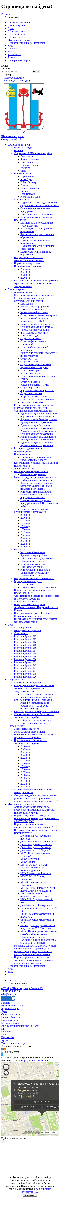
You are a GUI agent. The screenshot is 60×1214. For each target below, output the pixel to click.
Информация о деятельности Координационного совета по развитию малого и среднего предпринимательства (36, 484)
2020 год (25, 529)
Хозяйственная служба (32, 402)
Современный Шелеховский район (33, 153)
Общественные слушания (28, 682)
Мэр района (26, 303)
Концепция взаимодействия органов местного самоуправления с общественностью (34, 688)
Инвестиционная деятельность (31, 471)
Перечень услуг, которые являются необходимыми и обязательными (33, 953)
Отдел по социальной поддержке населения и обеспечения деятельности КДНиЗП (38, 318)
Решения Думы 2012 (25, 636)
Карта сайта (7, 1037)
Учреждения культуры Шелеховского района (32, 565)
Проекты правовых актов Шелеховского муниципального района (36, 736)
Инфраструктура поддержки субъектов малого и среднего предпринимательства (36, 494)
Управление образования (34, 312)
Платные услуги (23, 833)
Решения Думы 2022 (25, 665)
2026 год (25, 277)
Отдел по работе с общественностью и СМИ (34, 383)
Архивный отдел (29, 335)
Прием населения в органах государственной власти (35, 458)
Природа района (29, 165)
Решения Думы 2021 (25, 662)
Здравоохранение (30, 159)
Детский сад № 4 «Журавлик (36, 905)
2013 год (25, 783)
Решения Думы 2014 (25, 642)
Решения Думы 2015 (25, 645)
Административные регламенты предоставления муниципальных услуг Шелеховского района (35, 809)
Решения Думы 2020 (25, 659)
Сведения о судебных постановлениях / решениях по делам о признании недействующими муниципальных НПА (36, 798)
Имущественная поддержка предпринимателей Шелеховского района (39, 503)
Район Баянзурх (29, 182)
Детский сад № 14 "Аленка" (35, 847)
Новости (6, 1031)
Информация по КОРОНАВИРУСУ (34, 578)
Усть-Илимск (27, 193)
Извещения (26, 584)
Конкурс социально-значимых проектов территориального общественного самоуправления (36, 283)
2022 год (25, 535)
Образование (27, 162)
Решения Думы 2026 (25, 676)
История (18, 150)
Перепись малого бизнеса (34, 509)
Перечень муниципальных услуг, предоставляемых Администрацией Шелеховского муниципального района (35, 827)
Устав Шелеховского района (29, 731)
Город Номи (27, 176)
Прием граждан (22, 454)
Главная (5, 1002)
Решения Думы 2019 (25, 656)
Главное (18, 610)
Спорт (23, 170)
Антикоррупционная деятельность (26, 966)
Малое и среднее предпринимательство (35, 477)
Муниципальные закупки (28, 581)
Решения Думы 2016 (25, 647)
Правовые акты (16, 726)
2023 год (25, 269)
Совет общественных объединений (33, 699)
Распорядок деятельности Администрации (28, 450)
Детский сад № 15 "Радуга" (35, 850)
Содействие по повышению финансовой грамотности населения (36, 597)
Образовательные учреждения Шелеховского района (36, 559)
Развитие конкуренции (33, 474)
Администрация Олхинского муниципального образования (36, 426)
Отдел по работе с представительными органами (37, 389)
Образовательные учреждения (36, 214)
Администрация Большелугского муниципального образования (38, 421)
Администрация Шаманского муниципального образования (36, 444)
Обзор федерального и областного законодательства (33, 791)
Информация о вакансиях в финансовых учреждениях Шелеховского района (35, 572)
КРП (10, 968)
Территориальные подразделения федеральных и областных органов (39, 204)
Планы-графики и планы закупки (38, 587)
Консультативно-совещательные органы (36, 462)
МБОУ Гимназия (29, 859)
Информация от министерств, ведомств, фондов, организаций (36, 620)
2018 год (25, 523)
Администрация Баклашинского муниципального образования (38, 438)
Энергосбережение (24, 468)
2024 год (25, 272)
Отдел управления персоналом (37, 399)
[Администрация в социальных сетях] (2, 1049)
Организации (21, 199)
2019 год (25, 526)
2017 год (25, 520)
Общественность (17, 679)
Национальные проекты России (31, 613)
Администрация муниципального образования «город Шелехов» (39, 415)
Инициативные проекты (27, 266)
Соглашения (21, 633)
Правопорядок (22, 465)
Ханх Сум (26, 179)
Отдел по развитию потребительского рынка (34, 395)
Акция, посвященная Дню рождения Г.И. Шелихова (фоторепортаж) (34, 705)
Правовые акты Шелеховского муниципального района (30, 742)
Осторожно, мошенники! (28, 616)
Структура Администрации (29, 300)
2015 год (25, 514)
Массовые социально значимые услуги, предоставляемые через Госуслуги (35, 947)
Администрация (16, 289)
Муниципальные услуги (21, 804)
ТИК (10, 971)
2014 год (25, 780)
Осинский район (29, 188)
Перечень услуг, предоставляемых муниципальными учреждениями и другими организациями (33, 960)
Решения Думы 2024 (25, 671)
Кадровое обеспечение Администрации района (33, 554)
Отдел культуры (29, 361)
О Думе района (22, 627)
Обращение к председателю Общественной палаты (35, 721)
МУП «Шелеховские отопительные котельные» (34, 895)
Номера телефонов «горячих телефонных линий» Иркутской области (36, 606)
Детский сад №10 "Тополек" (36, 844)
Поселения (20, 219)
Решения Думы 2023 (25, 668)
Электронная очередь (13, 1043)
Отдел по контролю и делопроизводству (32, 371)
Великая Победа (23, 147)
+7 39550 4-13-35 (10, 991)
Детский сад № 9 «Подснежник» (38, 841)
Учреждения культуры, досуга (36, 217)
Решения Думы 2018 (25, 653)
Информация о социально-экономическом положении (29, 259)
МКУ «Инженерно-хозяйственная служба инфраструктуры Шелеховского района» (38, 934)
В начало (6, 14)
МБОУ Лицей (28, 861)
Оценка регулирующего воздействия (34, 295)
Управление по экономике (34, 329)
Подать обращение (24, 592)
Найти (36, 72)
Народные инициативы (27, 263)
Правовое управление (32, 309)
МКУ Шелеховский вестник (35, 873)
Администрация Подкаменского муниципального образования (38, 432)
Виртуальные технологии (35, 1060)
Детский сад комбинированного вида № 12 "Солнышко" (38, 941)
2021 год (25, 532)
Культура (25, 167)
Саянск (24, 191)
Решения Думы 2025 (25, 673)
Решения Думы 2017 (25, 650)
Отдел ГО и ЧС (28, 358)
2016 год (25, 517)
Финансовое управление (34, 332)
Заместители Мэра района (34, 306)
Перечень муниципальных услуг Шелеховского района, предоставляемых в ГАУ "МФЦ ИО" (36, 818)
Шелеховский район (19, 144)
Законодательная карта (26, 728)
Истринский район (30, 196)
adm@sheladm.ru (10, 994)
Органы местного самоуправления (33, 410)
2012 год (25, 786)
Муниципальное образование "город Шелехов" (36, 224)
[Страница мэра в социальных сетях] (2, 1054)
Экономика (26, 156)
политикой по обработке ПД (36, 1190)
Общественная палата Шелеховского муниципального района (34, 716)
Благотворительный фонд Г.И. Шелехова (36, 711)
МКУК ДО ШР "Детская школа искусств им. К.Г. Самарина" (37, 927)
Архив (4, 1040)
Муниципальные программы (30, 512)
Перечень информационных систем (33, 590)
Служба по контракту (26, 601)
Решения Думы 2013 (25, 639)
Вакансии (19, 549)
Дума (10, 624)
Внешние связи (22, 173)
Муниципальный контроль (29, 298)
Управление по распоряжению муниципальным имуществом (37, 325)
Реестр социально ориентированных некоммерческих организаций (34, 406)
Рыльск (24, 185)
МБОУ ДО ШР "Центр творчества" (32, 877)
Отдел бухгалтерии (30, 338)
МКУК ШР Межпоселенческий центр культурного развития (37, 889)
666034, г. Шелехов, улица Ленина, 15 (22, 988)
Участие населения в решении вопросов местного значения (37, 695)
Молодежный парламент (27, 630)
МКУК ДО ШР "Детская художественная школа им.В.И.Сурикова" (33, 867)
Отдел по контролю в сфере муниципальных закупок (35, 366)
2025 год (25, 274)
